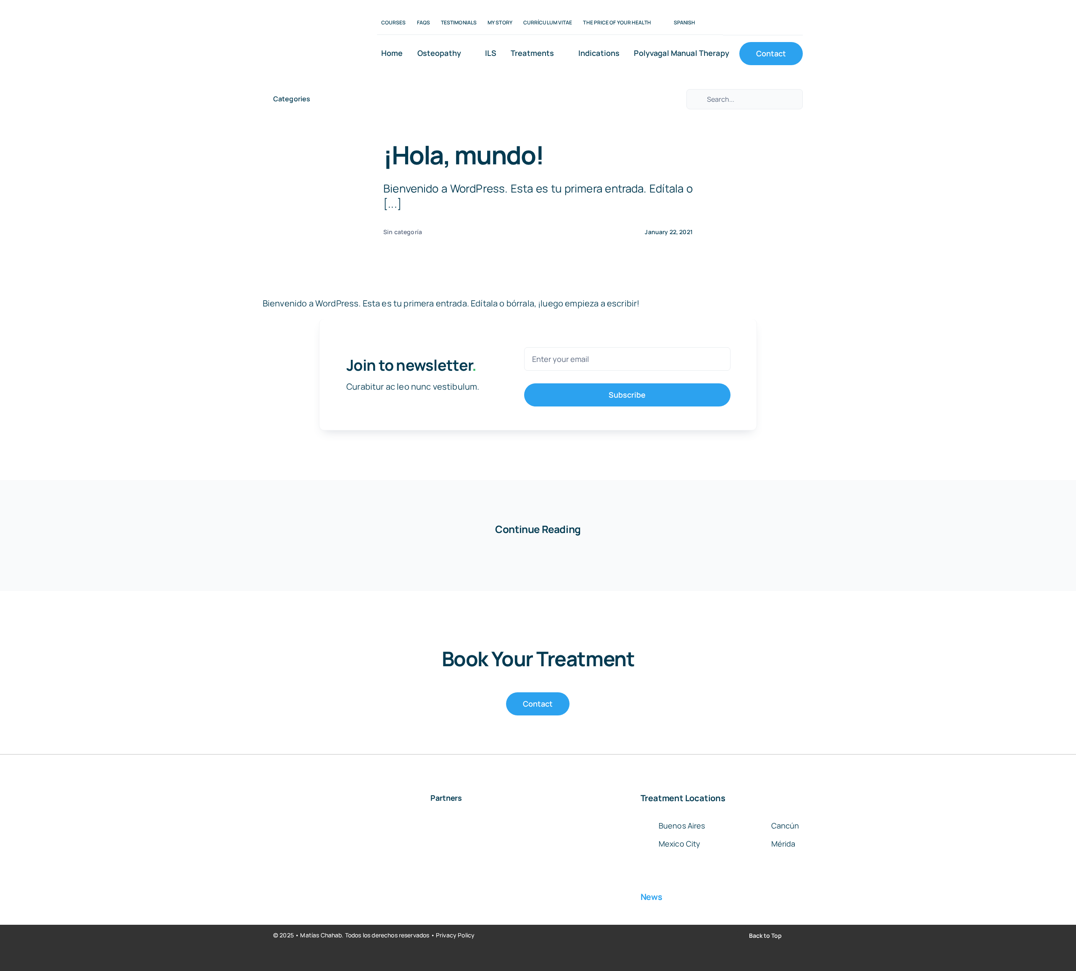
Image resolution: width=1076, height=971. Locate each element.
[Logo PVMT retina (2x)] (446, 824)
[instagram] (738, 23)
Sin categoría (402, 232)
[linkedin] (752, 23)
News (651, 896)
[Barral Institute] (374, 824)
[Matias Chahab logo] (309, 9)
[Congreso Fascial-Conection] (302, 830)
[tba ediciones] (518, 824)
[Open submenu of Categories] (314, 99)
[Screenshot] (583, 830)
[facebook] (725, 23)
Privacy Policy (455, 935)
